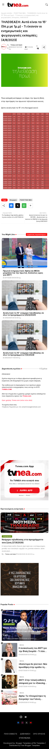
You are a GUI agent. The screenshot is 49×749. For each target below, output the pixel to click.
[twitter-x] (26, 722)
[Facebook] (11, 205)
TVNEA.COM (7, 389)
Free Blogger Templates (30, 745)
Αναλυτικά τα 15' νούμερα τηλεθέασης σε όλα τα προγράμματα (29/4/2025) (23, 314)
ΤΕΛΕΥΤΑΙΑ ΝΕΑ (19, 13)
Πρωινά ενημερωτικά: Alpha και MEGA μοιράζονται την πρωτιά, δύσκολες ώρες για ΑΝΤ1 (23, 273)
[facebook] (18, 722)
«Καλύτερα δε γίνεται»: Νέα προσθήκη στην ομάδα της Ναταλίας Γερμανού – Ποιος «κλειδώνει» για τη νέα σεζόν (33, 666)
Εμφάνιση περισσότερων (36, 234)
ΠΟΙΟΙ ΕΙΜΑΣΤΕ (10, 734)
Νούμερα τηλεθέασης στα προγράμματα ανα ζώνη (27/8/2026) (22, 541)
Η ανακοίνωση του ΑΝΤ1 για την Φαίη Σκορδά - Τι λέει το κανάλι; (33, 650)
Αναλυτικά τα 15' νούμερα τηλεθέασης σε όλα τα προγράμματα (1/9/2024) (23, 354)
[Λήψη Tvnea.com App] (24, 480)
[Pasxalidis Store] (20, 595)
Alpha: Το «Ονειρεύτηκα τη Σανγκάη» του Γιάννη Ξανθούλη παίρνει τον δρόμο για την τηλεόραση (32, 698)
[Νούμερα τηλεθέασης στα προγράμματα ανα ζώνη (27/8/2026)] (24, 522)
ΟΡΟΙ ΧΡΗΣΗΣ (39, 734)
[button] (46, 4)
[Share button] (30, 205)
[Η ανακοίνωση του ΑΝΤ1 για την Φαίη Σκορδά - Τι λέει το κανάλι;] (9, 650)
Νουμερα (13, 200)
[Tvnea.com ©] (17, 4)
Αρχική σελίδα (6, 13)
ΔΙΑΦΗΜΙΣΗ (25, 734)
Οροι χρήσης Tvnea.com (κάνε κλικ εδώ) (17, 400)
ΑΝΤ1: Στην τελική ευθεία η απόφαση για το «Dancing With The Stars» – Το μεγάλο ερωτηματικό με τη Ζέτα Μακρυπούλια (32, 682)
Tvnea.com (27, 396)
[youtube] (30, 722)
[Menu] (3, 4)
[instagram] (22, 722)
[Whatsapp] (24, 205)
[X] (17, 205)
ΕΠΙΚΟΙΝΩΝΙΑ (24, 738)
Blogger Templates (23, 743)
